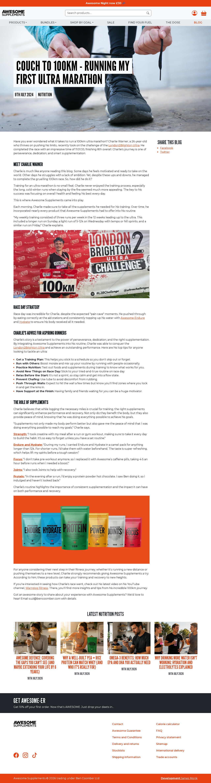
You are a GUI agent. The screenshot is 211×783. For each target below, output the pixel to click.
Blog (198, 22)
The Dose (173, 22)
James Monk (179, 778)
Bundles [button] (47, 22)
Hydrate (24, 321)
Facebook (166, 148)
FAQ (159, 730)
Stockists (118, 750)
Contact (117, 724)
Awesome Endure (133, 318)
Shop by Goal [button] (80, 22)
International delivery (170, 750)
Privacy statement (168, 737)
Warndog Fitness (37, 588)
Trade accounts (166, 757)
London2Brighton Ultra (123, 145)
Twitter (165, 152)
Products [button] (17, 22)
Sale (110, 22)
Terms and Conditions (127, 737)
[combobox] (108, 13)
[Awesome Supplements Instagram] (25, 755)
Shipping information (126, 757)
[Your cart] (203, 13)
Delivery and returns (125, 744)
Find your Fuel (140, 22)
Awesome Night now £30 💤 (105, 3)
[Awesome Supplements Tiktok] (34, 755)
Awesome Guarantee (126, 730)
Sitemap (161, 744)
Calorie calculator (168, 724)
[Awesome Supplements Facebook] (16, 755)
